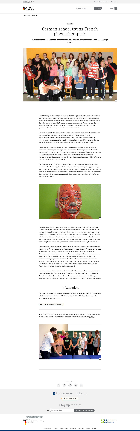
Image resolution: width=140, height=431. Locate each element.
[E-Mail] (81, 385)
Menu (111, 8)
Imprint (88, 428)
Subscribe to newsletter (85, 410)
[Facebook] (64, 385)
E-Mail (47, 410)
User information (63, 428)
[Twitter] (58, 385)
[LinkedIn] (75, 385)
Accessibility (73, 428)
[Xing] (70, 385)
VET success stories (33, 15)
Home (25, 15)
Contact (55, 428)
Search (99, 8)
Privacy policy (81, 428)
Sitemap (94, 428)
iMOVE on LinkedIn (71, 398)
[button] (116, 100)
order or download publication (52, 304)
